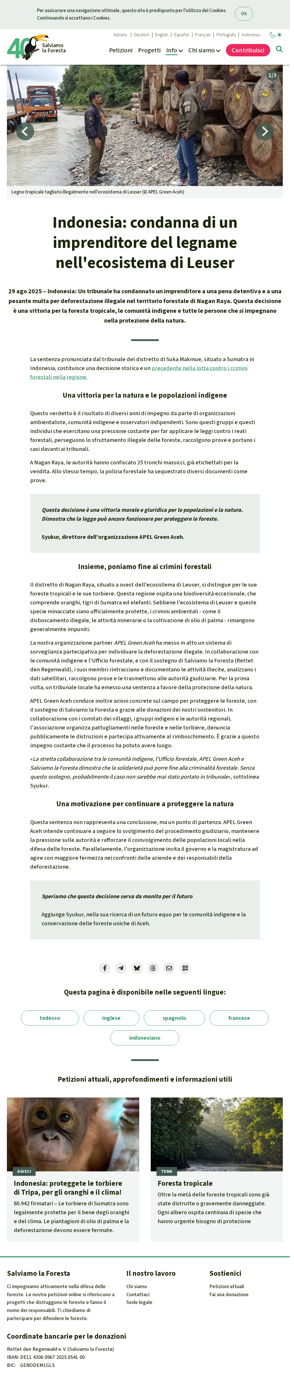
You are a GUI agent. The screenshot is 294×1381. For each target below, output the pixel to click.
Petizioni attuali (226, 1286)
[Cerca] (279, 50)
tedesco (50, 1018)
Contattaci (138, 1294)
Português (226, 34)
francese (239, 1018)
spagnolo (174, 1018)
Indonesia (251, 34)
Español (181, 34)
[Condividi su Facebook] (105, 968)
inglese (111, 1018)
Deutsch (141, 34)
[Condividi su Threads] (153, 968)
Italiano (120, 34)
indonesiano (144, 1038)
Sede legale (139, 1302)
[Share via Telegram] (121, 968)
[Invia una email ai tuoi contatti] (169, 968)
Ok (244, 13)
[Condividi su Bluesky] (137, 968)
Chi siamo (136, 1286)
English (161, 34)
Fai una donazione (229, 1294)
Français (202, 34)
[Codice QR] (185, 968)
